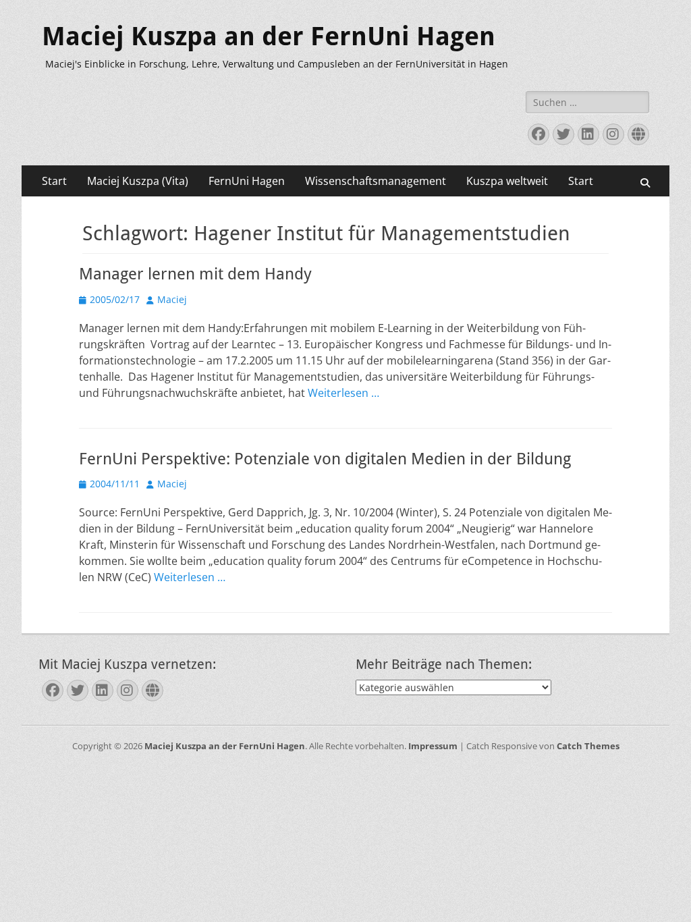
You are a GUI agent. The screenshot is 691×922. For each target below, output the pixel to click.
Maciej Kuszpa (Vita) (137, 180)
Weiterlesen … (343, 392)
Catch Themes (588, 746)
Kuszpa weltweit (507, 180)
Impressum (433, 746)
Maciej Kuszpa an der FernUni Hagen (268, 36)
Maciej (172, 299)
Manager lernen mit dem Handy (195, 274)
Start (54, 180)
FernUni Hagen (247, 180)
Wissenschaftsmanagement (375, 180)
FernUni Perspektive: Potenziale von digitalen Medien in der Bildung (325, 459)
